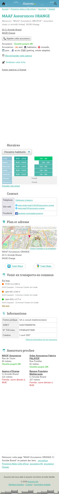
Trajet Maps (45, 266)
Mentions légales (16, 484)
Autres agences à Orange (14, 69)
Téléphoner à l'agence (24, 200)
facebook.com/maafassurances (30, 213)
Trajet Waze (17, 266)
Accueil (3, 3)
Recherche (55, 3)
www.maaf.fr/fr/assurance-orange (31, 208)
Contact (29, 484)
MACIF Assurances (11, 355)
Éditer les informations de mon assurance (41, 339)
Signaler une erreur (11, 186)
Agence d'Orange (10, 371)
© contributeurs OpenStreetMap (44, 228)
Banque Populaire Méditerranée (39, 372)
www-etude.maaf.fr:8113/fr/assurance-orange (36, 205)
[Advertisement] (29, 106)
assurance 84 (36, 464)
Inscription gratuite (42, 484)
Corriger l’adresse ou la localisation (43, 248)
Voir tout (5, 306)
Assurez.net (33, 482)
